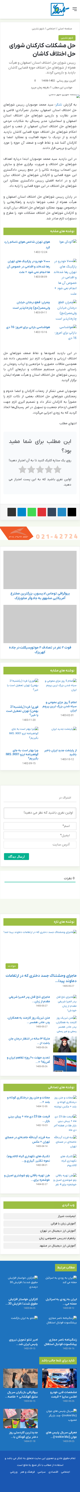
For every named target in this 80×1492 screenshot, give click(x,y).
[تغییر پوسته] (13, 11)
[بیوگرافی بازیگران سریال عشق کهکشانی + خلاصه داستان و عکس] (20, 1378)
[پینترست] (42, 512)
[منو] (75, 11)
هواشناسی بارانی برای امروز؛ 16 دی (28, 327)
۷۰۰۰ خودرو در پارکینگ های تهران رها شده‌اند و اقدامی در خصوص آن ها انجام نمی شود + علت (28, 266)
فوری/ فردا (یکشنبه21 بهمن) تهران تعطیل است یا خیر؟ (22, 711)
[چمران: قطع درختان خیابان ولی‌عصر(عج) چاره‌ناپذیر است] (65, 310)
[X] (72, 512)
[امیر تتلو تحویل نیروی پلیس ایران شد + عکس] (20, 1325)
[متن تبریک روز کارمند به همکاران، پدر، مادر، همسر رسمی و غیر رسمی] (65, 1025)
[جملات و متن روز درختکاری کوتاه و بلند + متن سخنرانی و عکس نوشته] (65, 1103)
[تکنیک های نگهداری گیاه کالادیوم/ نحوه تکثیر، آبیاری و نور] (65, 1162)
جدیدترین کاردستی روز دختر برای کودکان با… (23, 1435)
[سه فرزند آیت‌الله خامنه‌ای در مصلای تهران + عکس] (65, 1143)
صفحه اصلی (65, 28)
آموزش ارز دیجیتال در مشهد (57, 1246)
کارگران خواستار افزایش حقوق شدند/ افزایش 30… (22, 1301)
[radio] (57, 470)
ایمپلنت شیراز (67, 1216)
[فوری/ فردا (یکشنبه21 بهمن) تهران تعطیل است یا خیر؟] (20, 691)
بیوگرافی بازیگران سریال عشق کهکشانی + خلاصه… (21, 1394)
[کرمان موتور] (40, 533)
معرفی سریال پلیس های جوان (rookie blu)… (61, 1435)
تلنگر (58, 105)
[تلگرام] (21, 512)
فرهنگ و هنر (27, 1472)
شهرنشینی (38, 28)
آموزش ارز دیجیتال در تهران (58, 1231)
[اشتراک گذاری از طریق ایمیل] (11, 512)
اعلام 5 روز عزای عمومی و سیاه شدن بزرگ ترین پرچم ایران (59, 706)
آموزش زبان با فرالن (63, 1224)
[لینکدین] (62, 512)
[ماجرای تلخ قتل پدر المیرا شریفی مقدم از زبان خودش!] (65, 1004)
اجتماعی (51, 28)
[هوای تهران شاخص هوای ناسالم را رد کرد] (65, 247)
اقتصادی (53, 1472)
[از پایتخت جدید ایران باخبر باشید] (59, 736)
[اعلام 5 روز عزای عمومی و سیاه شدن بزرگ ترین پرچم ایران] (59, 688)
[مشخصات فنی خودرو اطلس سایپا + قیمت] (59, 1378)
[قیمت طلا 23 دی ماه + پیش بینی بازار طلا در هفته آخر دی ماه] (65, 1123)
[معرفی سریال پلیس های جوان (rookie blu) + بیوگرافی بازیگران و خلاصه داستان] (59, 1418)
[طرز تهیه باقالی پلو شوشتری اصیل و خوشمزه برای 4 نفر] (65, 1181)
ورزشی (13, 1472)
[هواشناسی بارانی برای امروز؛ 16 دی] (65, 333)
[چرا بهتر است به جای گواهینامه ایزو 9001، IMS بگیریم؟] (20, 736)
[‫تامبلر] (52, 512)
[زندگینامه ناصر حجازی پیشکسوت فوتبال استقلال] (59, 1325)
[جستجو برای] (5, 11)
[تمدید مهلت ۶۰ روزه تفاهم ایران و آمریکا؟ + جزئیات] (65, 1063)
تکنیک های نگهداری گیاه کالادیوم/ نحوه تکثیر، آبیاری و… (28, 1158)
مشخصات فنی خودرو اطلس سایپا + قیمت (63, 1394)
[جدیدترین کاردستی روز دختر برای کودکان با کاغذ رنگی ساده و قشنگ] (20, 1418)
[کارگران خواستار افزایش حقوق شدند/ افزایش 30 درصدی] (20, 1285)
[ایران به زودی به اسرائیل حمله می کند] (59, 1285)
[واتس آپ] (32, 512)
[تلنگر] (60, 9)
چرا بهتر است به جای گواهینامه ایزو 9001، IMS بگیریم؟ (22, 754)
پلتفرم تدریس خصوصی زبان (57, 1238)
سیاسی (42, 1472)
